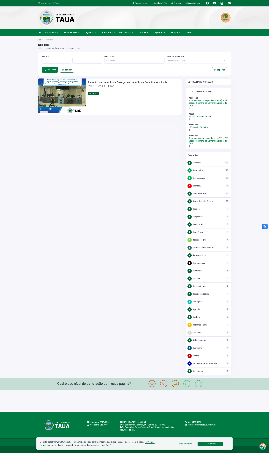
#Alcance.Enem (199, 325)
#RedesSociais (198, 178)
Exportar (221, 70)
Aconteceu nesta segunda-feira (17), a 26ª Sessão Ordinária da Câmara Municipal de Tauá (208, 140)
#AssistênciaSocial (200, 294)
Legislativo (89, 32)
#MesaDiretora (199, 286)
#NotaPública (198, 302)
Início (40, 40)
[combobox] (197, 60)
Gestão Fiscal (125, 32)
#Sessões (196, 162)
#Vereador (197, 271)
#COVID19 (196, 186)
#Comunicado (198, 170)
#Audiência (197, 232)
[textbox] (197, 60)
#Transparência (199, 255)
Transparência (108, 32)
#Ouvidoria (197, 348)
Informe (142, 32)
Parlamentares (70, 32)
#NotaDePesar (199, 263)
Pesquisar (51, 70)
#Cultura (196, 317)
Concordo (211, 443)
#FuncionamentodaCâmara (204, 363)
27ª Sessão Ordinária (198, 127)
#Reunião (196, 332)
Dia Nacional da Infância (200, 116)
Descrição (109, 56)
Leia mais (94, 93)
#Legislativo (197, 217)
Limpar (68, 70)
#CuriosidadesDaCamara (203, 247)
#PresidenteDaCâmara (202, 201)
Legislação (158, 32)
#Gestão (196, 309)
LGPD (188, 32)
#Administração (199, 193)
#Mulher (196, 278)
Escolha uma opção (176, 56)
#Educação (197, 224)
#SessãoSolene (199, 240)
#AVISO (195, 356)
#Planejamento (199, 340)
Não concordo (186, 443)
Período (45, 56)
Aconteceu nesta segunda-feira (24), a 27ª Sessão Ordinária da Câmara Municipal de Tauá (208, 103)
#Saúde (196, 209)
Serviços (174, 32)
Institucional (50, 32)
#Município (197, 371)
